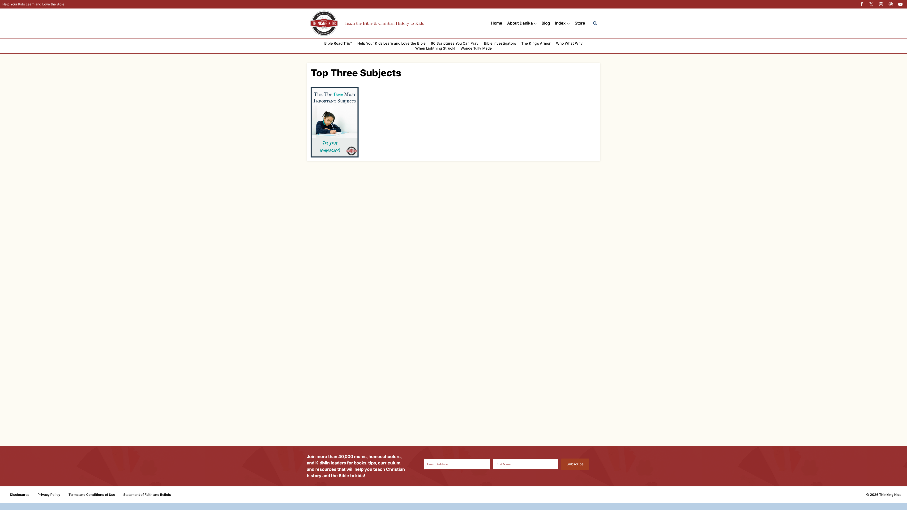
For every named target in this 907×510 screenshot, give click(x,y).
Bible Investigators (500, 43)
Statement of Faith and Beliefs (147, 495)
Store (580, 23)
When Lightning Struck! (435, 48)
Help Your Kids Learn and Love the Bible (33, 4)
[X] (871, 4)
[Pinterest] (890, 4)
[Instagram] (881, 4)
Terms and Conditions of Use (91, 495)
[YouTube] (900, 4)
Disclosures (19, 495)
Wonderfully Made (476, 48)
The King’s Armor (536, 43)
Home (496, 23)
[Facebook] (861, 4)
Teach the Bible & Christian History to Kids (384, 23)
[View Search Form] (595, 23)
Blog (546, 23)
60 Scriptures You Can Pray (455, 43)
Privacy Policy (49, 495)
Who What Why (569, 43)
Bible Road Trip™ (338, 43)
